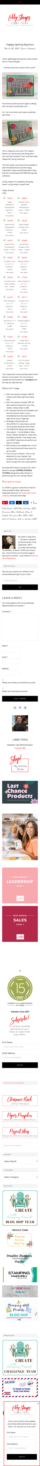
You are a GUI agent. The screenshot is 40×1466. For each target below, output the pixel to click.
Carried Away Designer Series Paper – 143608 (23, 247)
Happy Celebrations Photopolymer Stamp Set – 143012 (10, 207)
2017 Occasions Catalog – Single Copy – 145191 (23, 363)
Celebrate (20, 512)
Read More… (12, 558)
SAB (31, 515)
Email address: (8, 1053)
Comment (6, 611)
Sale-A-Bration (9, 519)
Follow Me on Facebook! (14, 1083)
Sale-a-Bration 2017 (27, 519)
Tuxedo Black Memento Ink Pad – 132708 (24, 343)
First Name (7, 1042)
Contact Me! (20, 748)
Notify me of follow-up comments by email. (19, 682)
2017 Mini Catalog (22, 508)
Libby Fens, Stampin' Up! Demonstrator (20, 20)
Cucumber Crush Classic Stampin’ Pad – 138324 (9, 284)
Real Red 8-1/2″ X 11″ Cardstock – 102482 (10, 323)
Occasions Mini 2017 (18, 515)
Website (5, 668)
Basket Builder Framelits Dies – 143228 (24, 227)
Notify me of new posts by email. (15, 691)
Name (5, 646)
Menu (20, 2)
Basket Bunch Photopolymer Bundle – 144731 (9, 247)
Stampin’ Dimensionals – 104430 (9, 363)
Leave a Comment (28, 48)
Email (5, 657)
